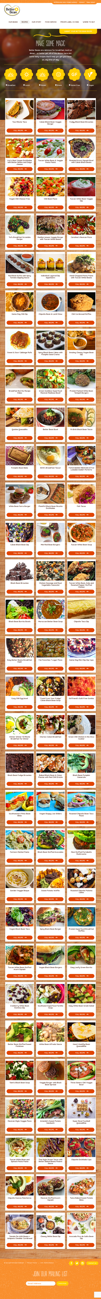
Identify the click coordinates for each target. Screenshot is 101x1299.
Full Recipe (19, 130)
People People (49, 1263)
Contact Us (92, 1263)
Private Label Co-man (69, 22)
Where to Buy (89, 22)
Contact (82, 2)
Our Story (36, 22)
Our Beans (13, 22)
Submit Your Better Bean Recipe (78, 31)
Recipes (25, 22)
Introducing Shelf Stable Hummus (65, 2)
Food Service (51, 22)
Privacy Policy (32, 1263)
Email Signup (91, 2)
